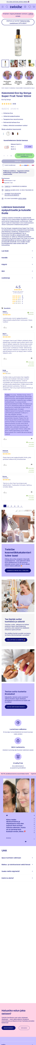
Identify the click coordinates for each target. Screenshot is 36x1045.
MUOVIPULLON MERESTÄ (12, 195)
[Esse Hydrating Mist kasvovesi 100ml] (17, 133)
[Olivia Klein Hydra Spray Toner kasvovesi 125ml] (3, 133)
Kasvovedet (19, 88)
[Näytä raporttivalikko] (31, 327)
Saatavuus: (6, 178)
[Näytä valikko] (3, 6)
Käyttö (4, 264)
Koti (3, 88)
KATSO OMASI (22, 198)
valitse (30, 14)
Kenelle (5, 258)
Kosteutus (12, 88)
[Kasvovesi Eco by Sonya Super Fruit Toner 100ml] (8, 133)
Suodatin (7, 308)
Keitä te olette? (8, 878)
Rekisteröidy (25, 21)
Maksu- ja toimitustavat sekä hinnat (16, 865)
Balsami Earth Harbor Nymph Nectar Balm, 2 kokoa (17, 144)
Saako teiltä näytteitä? (11, 871)
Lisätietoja (6, 278)
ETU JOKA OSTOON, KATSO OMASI (17, 2)
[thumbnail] (5, 63)
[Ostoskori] (34, 6)
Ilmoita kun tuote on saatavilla (24, 155)
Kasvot (7, 88)
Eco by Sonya (6, 99)
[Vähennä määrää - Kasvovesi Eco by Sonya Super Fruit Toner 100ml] (4, 155)
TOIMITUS (7, 186)
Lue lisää (5, 251)
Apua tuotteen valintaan (11, 858)
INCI (3, 271)
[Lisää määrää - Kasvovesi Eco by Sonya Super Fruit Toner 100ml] (11, 155)
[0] (29, 7)
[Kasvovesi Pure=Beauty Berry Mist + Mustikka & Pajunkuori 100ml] (12, 133)
